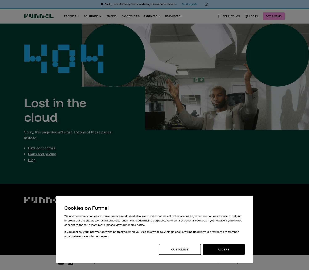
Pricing (112, 16)
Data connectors (41, 148)
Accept (224, 249)
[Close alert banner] (206, 4)
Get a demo (274, 16)
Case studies (130, 16)
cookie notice (136, 225)
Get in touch (231, 16)
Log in (253, 16)
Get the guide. (190, 4)
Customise (180, 249)
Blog (32, 159)
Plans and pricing (42, 153)
